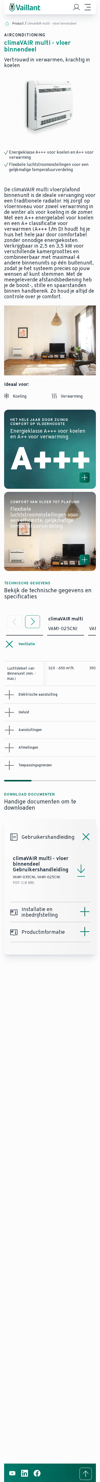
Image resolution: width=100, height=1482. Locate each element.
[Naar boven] (85, 1474)
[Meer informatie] (84, 477)
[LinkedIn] (25, 1476)
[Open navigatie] (88, 7)
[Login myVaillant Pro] (76, 7)
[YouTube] (12, 1476)
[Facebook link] (37, 1476)
